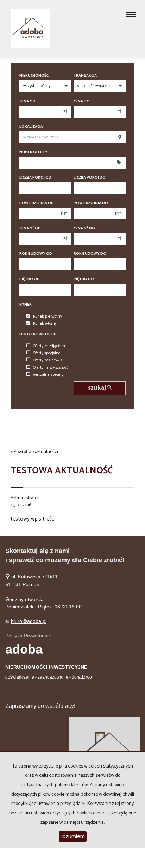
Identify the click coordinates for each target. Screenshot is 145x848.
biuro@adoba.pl (28, 621)
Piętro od (29, 279)
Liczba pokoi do (90, 177)
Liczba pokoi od (35, 177)
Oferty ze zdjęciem (49, 346)
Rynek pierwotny (47, 316)
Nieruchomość (34, 75)
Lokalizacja (31, 127)
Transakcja (85, 75)
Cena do (82, 101)
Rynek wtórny (45, 323)
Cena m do (84, 228)
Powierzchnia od (36, 203)
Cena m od (30, 228)
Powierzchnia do (91, 203)
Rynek (25, 304)
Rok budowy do (90, 254)
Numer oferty (33, 152)
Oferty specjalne (47, 353)
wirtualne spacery (48, 375)
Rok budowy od (35, 254)
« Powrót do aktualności (34, 452)
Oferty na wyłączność (50, 368)
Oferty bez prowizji (48, 360)
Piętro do (84, 279)
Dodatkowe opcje (37, 334)
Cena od (27, 101)
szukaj (97, 388)
